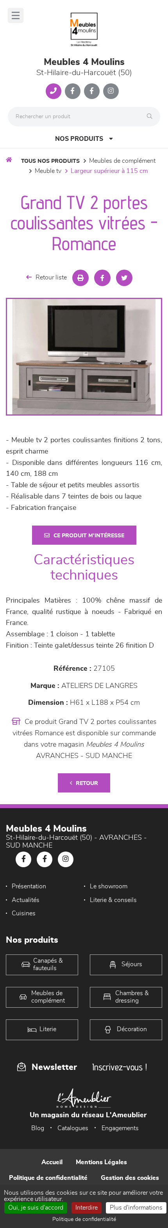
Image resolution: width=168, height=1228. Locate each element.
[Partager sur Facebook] (102, 278)
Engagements (120, 1128)
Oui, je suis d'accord (35, 1208)
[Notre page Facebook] (72, 91)
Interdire (86, 1208)
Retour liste (51, 277)
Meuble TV (48, 171)
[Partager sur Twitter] (124, 278)
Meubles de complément (122, 161)
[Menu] (15, 15)
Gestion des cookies (130, 1178)
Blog (37, 1128)
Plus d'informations (136, 1208)
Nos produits (79, 139)
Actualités (25, 900)
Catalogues (72, 1128)
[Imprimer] (80, 278)
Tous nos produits (50, 161)
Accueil (52, 1162)
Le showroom (108, 886)
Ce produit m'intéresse (89, 535)
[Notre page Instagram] (111, 91)
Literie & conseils (113, 900)
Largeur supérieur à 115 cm (109, 171)
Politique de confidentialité (48, 1178)
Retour (87, 783)
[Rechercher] (151, 116)
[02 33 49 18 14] (53, 91)
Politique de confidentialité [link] (84, 1219)
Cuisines (24, 913)
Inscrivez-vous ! (119, 1067)
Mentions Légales (101, 1162)
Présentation (29, 886)
